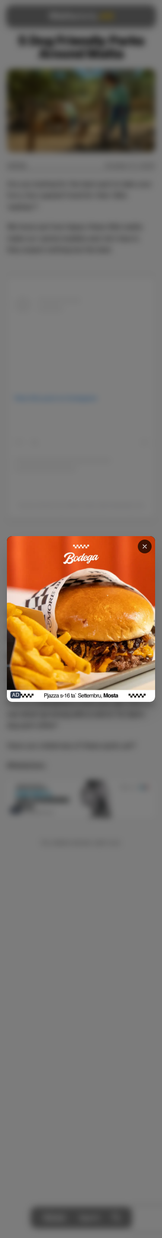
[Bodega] (81, 619)
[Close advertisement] (145, 546)
